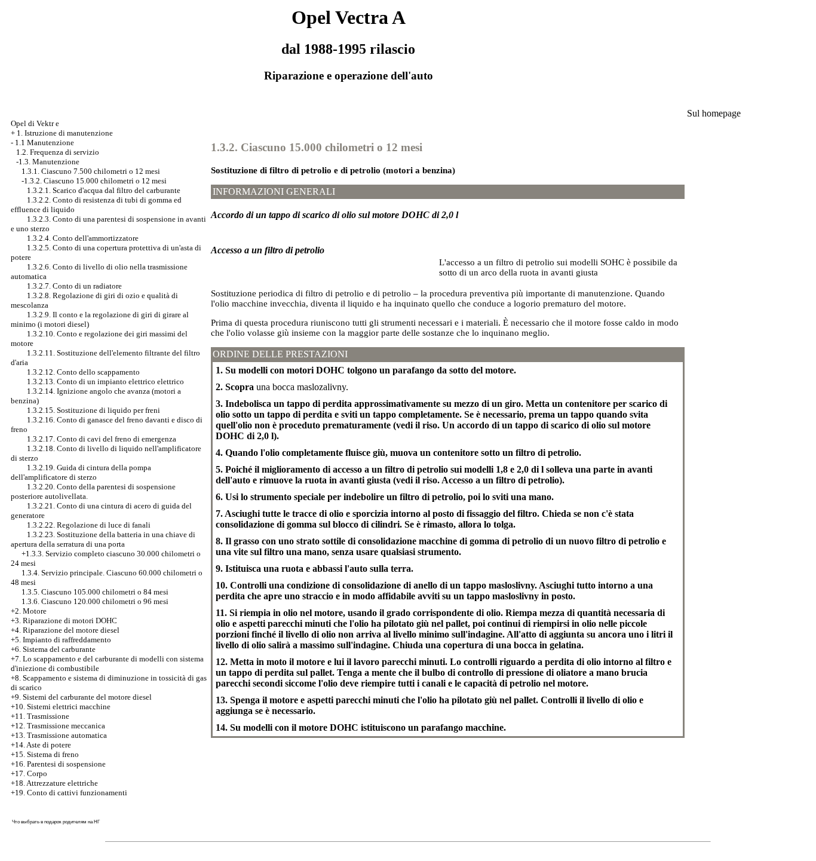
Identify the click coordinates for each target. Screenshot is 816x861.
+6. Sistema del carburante (53, 649)
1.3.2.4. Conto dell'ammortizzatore (83, 238)
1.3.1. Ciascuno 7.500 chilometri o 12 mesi (91, 171)
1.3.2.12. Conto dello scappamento (83, 371)
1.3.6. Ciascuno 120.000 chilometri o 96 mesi (95, 601)
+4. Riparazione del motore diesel (65, 630)
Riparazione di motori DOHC (70, 620)
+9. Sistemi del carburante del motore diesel (81, 697)
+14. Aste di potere (41, 744)
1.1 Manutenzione (44, 142)
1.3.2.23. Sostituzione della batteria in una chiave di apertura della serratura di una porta (103, 539)
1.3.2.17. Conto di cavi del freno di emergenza (101, 438)
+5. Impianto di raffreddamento (61, 639)
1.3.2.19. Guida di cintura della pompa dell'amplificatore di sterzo (81, 472)
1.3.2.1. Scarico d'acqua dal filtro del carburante (103, 190)
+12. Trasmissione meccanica (58, 725)
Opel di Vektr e (35, 123)
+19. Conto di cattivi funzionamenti (69, 792)
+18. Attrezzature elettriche (54, 783)
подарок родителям (65, 822)
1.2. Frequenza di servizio (57, 152)
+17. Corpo (29, 773)
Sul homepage (714, 113)
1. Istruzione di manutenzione (65, 132)
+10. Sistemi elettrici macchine (61, 706)
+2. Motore (29, 610)
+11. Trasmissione (40, 716)
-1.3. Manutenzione (47, 161)
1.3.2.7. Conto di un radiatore (74, 285)
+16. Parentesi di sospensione (58, 763)
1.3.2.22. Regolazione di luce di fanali (89, 524)
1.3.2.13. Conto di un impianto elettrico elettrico (105, 381)
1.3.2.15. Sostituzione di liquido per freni (93, 410)
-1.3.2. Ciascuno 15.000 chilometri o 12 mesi (94, 180)
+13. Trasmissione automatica (59, 735)
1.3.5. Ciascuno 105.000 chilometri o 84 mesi (95, 591)
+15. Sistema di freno (45, 754)
